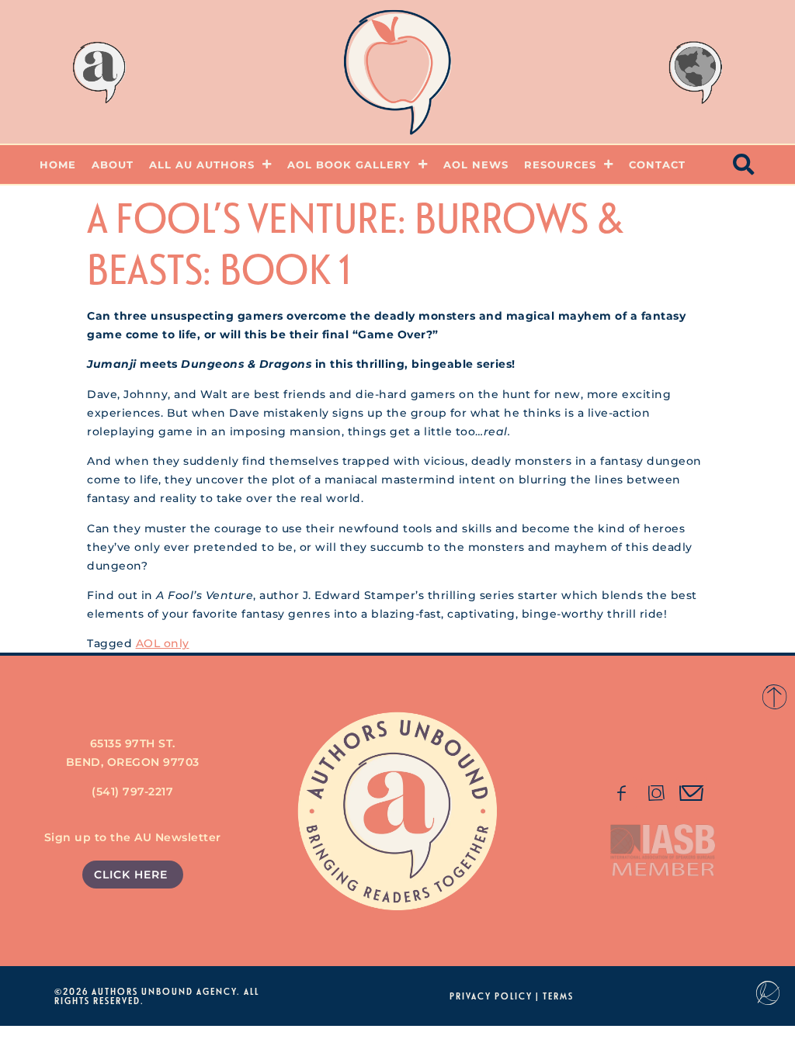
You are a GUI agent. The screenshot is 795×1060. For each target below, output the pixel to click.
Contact (657, 164)
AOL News (476, 164)
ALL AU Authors (202, 164)
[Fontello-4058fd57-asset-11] (621, 793)
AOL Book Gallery (349, 164)
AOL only (162, 643)
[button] (744, 164)
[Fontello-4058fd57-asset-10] (691, 793)
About (113, 164)
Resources (560, 164)
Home (58, 164)
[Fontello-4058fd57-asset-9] (656, 793)
